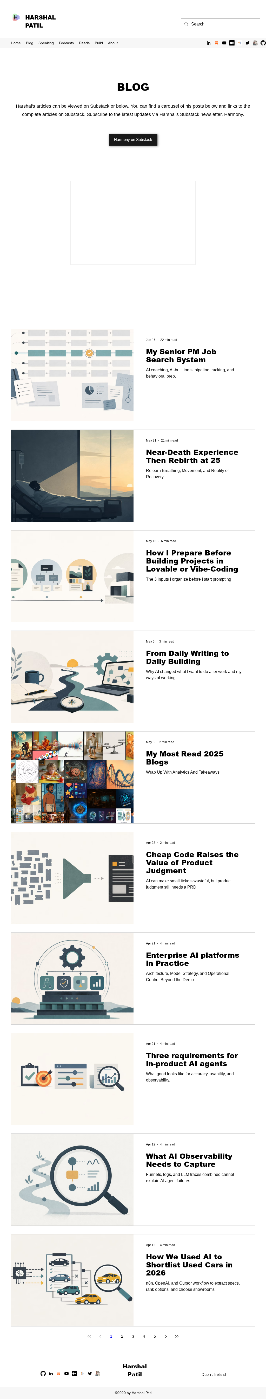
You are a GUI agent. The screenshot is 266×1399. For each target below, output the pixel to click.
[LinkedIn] (208, 43)
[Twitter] (247, 43)
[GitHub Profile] (263, 43)
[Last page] (176, 1336)
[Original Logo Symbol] (239, 43)
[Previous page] (100, 1336)
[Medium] (232, 43)
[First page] (89, 1336)
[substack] (216, 43)
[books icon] (255, 43)
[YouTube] (224, 43)
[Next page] (165, 1336)
